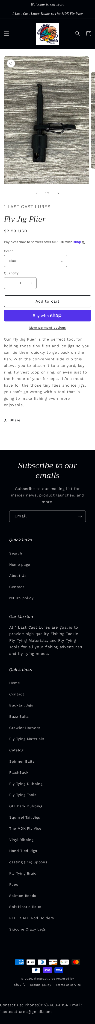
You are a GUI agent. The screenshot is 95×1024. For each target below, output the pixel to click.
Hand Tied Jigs (23, 851)
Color (8, 251)
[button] (6, 33)
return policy (21, 598)
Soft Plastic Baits (25, 907)
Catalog (16, 750)
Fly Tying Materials (26, 739)
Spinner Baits (22, 761)
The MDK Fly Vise (25, 828)
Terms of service (68, 984)
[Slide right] (58, 193)
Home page (19, 565)
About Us (17, 576)
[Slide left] (37, 193)
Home (14, 683)
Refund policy (40, 984)
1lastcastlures (44, 978)
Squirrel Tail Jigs (24, 817)
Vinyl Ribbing (21, 840)
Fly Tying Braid (23, 873)
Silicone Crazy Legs (27, 929)
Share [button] (15, 420)
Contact (16, 587)
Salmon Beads (22, 896)
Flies (13, 884)
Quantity (11, 273)
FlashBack (19, 772)
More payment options (47, 327)
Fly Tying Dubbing (25, 784)
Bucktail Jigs (21, 705)
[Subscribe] (80, 516)
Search (15, 553)
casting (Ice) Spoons (28, 862)
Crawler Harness (24, 728)
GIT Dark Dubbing (25, 806)
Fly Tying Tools (22, 795)
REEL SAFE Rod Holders (31, 918)
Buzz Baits (19, 717)
